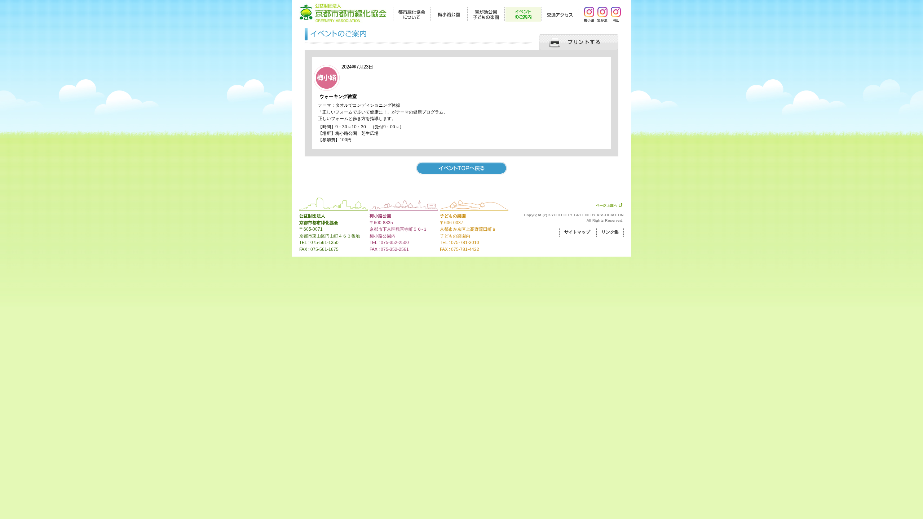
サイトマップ (577, 232)
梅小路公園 (380, 215)
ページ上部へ (609, 205)
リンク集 (610, 232)
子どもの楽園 (453, 215)
